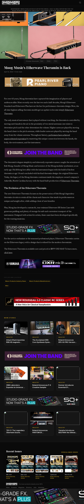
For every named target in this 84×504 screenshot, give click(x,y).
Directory (29, 487)
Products (14, 487)
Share (48, 61)
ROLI (6, 285)
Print (55, 61)
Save (41, 61)
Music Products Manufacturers (39, 281)
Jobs (34, 487)
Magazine (21, 487)
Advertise (41, 487)
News (8, 487)
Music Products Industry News (15, 281)
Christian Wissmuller (32, 61)
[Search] (80, 3)
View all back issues (69, 452)
